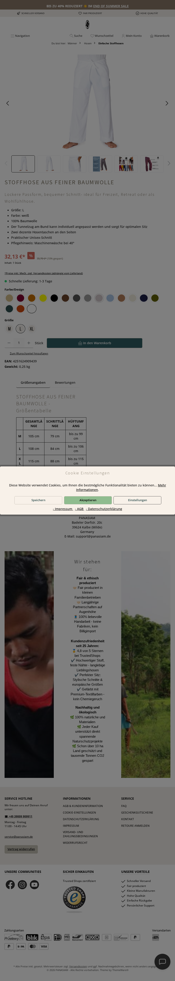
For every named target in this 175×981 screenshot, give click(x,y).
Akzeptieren (88, 500)
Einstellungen (137, 500)
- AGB (79, 509)
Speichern (38, 500)
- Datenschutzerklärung (104, 509)
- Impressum (63, 509)
